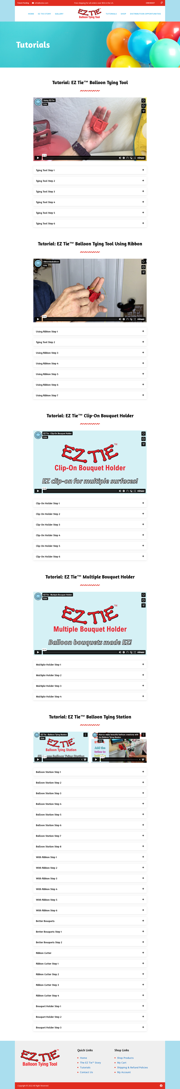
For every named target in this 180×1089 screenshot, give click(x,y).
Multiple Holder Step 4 (49, 696)
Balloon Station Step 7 (48, 835)
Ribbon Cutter (43, 953)
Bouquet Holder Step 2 (48, 1016)
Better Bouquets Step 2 (49, 942)
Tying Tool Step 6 (45, 223)
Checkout (150, 3)
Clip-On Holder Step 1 (48, 503)
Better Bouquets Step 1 (49, 931)
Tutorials (111, 13)
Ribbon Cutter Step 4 (47, 995)
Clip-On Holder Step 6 (48, 556)
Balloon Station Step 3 (48, 793)
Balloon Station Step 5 (48, 814)
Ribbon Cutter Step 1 (47, 963)
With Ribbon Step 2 (46, 867)
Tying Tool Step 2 (45, 180)
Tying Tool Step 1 (45, 170)
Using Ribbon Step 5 (47, 374)
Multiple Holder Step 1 (48, 664)
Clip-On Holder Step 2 (48, 514)
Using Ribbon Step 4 (47, 363)
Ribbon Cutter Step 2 (47, 974)
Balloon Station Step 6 (48, 825)
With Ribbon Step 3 (46, 878)
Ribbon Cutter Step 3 (47, 984)
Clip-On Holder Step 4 (48, 535)
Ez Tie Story (44, 13)
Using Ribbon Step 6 (47, 384)
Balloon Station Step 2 (48, 782)
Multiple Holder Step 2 (48, 675)
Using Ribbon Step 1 (47, 331)
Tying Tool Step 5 (45, 212)
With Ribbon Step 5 (46, 899)
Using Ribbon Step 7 (47, 395)
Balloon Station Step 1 (48, 772)
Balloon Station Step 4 (48, 803)
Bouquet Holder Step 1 (48, 1006)
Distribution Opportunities (145, 13)
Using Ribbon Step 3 (47, 352)
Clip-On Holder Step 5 (48, 545)
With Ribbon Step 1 (46, 857)
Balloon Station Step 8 (48, 846)
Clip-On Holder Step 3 (48, 524)
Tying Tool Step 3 (45, 191)
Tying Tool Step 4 (45, 202)
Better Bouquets (45, 921)
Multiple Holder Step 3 (48, 685)
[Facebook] (161, 1085)
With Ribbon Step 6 (46, 910)
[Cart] (161, 3)
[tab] (90, 170)
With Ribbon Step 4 (46, 889)
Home (31, 13)
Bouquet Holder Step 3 (48, 1027)
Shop (123, 13)
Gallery (59, 13)
